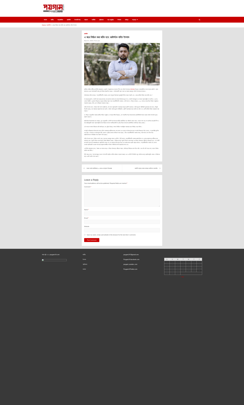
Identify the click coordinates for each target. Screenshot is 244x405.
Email (86, 218)
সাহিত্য (126, 19)
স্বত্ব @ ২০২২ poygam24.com (51, 254)
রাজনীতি (69, 19)
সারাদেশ (86, 19)
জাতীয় (52, 19)
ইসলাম (84, 259)
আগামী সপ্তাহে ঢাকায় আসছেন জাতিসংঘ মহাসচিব (146, 168)
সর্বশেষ (45, 19)
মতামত (84, 269)
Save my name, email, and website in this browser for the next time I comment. (111, 235)
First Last (97, 40)
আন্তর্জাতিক (60, 19)
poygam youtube (128, 264)
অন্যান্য (134, 19)
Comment (87, 187)
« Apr (182, 277)
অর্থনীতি (93, 19)
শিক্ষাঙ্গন (119, 19)
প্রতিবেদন (101, 19)
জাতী (84, 254)
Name (86, 209)
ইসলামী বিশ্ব (77, 19)
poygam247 (127, 254)
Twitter (132, 269)
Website (86, 226)
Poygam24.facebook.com (131, 259)
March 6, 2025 (88, 40)
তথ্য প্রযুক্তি (110, 19)
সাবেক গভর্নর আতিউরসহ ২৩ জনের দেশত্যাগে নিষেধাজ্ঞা (99, 168)
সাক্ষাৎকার (132, 89)
